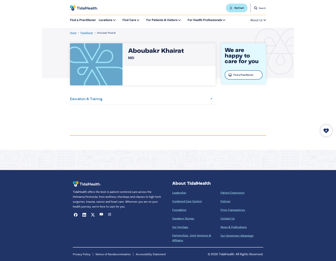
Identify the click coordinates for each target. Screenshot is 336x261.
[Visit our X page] (93, 215)
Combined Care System (187, 201)
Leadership (179, 192)
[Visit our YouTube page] (101, 215)
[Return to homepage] (87, 184)
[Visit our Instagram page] (110, 215)
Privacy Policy (81, 254)
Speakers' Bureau (183, 218)
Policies (225, 201)
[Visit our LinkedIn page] (84, 215)
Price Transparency (232, 210)
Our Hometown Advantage (237, 235)
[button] (237, 8)
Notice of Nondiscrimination (113, 254)
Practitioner (86, 32)
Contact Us (227, 218)
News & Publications (233, 227)
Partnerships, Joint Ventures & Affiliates (191, 238)
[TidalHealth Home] (84, 8)
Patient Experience (232, 192)
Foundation (179, 210)
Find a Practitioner (83, 20)
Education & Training (86, 99)
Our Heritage (180, 227)
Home (73, 32)
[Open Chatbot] (326, 130)
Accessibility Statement (151, 254)
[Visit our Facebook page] (76, 215)
